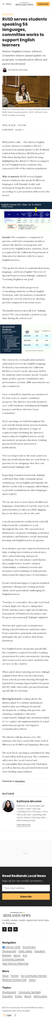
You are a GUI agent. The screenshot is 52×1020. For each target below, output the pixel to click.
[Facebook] (4, 929)
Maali (27, 1011)
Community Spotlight (29, 992)
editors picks (40, 996)
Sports (27, 996)
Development (9, 992)
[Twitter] (10, 929)
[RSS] (15, 929)
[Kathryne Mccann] (4, 70)
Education (7, 14)
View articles (23, 825)
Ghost (19, 1011)
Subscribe (43, 4)
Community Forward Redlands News (27, 1007)
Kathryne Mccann (17, 70)
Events (18, 996)
